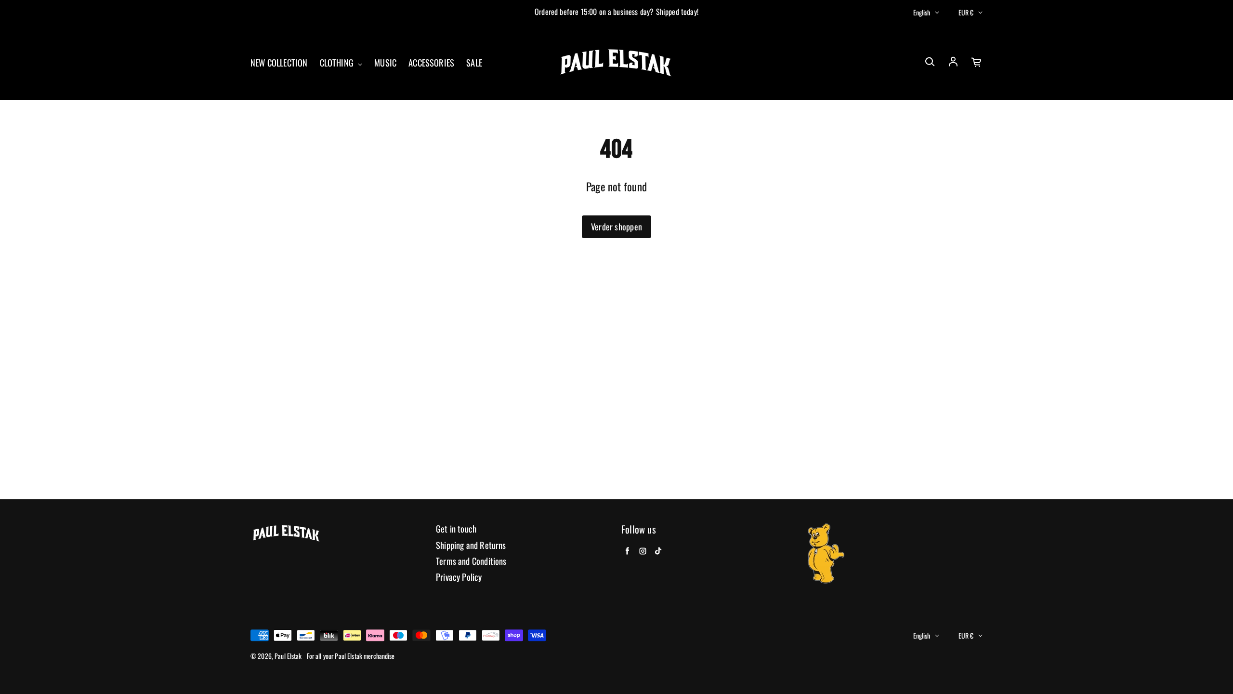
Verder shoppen (616, 226)
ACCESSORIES (431, 62)
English (921, 12)
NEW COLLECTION (279, 62)
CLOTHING (338, 62)
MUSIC (385, 62)
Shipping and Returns (471, 545)
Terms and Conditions (471, 561)
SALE (474, 62)
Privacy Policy (459, 577)
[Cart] (977, 62)
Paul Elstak (288, 656)
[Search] (929, 62)
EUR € (965, 12)
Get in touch (456, 528)
